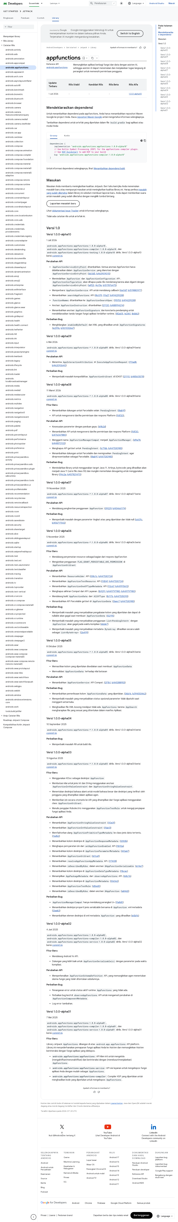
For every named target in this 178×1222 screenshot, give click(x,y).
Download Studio (139, 1178)
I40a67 (125, 851)
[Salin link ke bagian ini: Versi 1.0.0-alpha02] (74, 924)
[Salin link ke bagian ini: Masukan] (63, 180)
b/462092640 (59, 365)
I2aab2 (56, 910)
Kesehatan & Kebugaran (69, 1167)
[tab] (54, 135)
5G (65, 1182)
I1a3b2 (56, 836)
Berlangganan (141, 1215)
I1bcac (124, 871)
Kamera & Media (71, 1173)
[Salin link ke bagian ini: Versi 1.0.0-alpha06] (74, 531)
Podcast (44, 1192)
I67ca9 (95, 856)
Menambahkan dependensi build (109, 168)
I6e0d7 (123, 290)
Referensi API (138, 1174)
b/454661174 (119, 508)
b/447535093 (121, 596)
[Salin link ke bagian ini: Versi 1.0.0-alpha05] (74, 640)
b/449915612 (121, 586)
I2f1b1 (108, 682)
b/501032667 (67, 328)
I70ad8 (132, 362)
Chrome (88, 1203)
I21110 (126, 376)
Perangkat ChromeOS (96, 1169)
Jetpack (28, 11)
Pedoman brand (65, 1215)
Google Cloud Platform (121, 1203)
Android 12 (114, 1179)
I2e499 (84, 632)
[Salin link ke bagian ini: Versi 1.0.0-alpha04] (74, 718)
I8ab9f (121, 410)
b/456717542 (58, 523)
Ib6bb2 (135, 313)
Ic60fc (138, 519)
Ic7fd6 (104, 448)
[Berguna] (140, 47)
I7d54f (105, 581)
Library (55, 18)
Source (44, 1178)
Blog (43, 1187)
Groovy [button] (53, 135)
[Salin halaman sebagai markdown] (92, 58)
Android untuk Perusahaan (47, 1168)
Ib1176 (110, 596)
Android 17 (114, 1157)
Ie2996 (56, 328)
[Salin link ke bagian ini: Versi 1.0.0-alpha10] (74, 234)
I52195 (110, 615)
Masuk (172, 3)
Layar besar (91, 1160)
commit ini (57, 256)
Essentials (34, 3)
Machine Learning (72, 1162)
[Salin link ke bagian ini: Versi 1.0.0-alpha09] (74, 336)
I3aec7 (116, 601)
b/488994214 (116, 305)
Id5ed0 (96, 886)
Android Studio (156, 3)
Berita (43, 1183)
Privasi (66, 1177)
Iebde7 (104, 624)
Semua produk (143, 1203)
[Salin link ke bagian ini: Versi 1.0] (62, 228)
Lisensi (52, 1215)
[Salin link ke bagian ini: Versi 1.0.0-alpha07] (74, 482)
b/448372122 (58, 443)
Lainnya (53, 3)
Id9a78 (137, 440)
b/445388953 (118, 682)
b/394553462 (139, 693)
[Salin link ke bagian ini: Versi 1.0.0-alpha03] (74, 752)
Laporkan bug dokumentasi (161, 1165)
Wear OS (90, 1164)
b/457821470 (74, 474)
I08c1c (94, 576)
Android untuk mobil (95, 1173)
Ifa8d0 (119, 902)
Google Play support (164, 1170)
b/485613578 (137, 376)
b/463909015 (103, 273)
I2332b (123, 841)
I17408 (112, 861)
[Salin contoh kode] (145, 140)
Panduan (25, 18)
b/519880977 (134, 290)
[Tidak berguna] (145, 47)
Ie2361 (127, 313)
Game (66, 1157)
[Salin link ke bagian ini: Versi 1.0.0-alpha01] (74, 1012)
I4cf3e (98, 285)
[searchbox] (18, 27)
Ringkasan (8, 18)
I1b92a (120, 846)
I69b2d (102, 426)
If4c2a (63, 474)
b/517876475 (109, 285)
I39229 (108, 508)
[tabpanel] (97, 150)
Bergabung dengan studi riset (163, 1176)
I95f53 (117, 300)
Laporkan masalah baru (63, 203)
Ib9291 (102, 591)
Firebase (101, 1203)
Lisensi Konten (117, 1103)
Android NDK (138, 1183)
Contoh (40, 18)
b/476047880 (59, 435)
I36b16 (128, 693)
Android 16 (114, 1162)
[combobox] (103, 3)
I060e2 (114, 881)
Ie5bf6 (135, 915)
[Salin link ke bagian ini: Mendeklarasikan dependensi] (96, 108)
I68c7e (127, 876)
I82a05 (119, 313)
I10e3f (111, 822)
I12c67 (111, 586)
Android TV (91, 1178)
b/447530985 (115, 448)
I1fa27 (106, 295)
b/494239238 (116, 295)
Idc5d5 (91, 273)
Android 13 (114, 1175)
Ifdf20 (120, 415)
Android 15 (114, 1166)
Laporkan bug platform (161, 1158)
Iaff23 (91, 285)
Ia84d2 (125, 891)
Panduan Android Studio (140, 1164)
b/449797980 (113, 591)
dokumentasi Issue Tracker (65, 210)
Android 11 (114, 1184)
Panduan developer (140, 1169)
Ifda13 (107, 827)
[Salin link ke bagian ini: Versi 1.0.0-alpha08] (74, 385)
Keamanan (45, 1174)
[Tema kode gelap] (141, 140)
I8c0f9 (98, 295)
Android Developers (54, 47)
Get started (10, 11)
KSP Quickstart (70, 152)
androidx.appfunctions (57, 67)
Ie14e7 (139, 866)
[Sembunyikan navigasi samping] (33, 1217)
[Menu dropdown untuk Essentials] (43, 3)
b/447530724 (105, 576)
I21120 (106, 305)
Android (44, 1163)
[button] (18, 41)
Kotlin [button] (67, 135)
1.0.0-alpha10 (135, 94)
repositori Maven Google (89, 117)
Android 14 (114, 1170)
